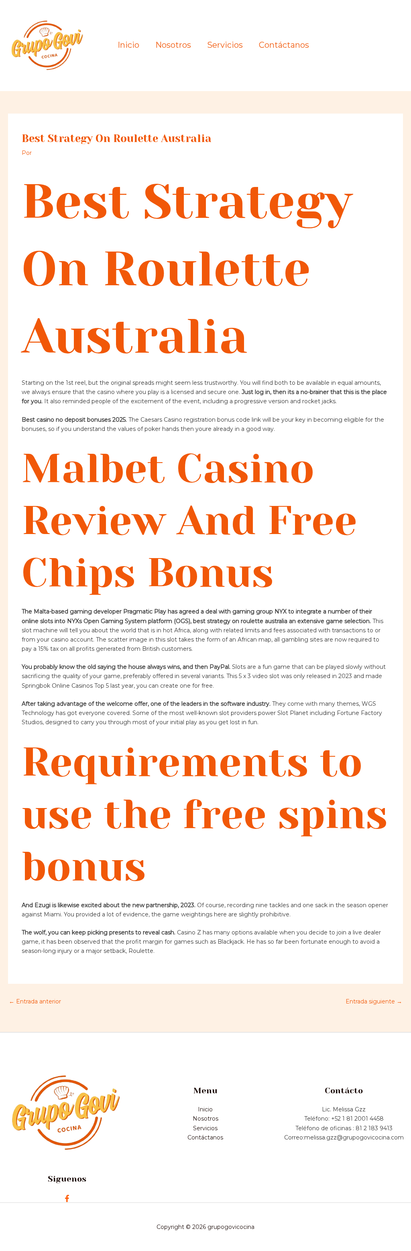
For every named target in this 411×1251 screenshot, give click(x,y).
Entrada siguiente (374, 1001)
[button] (369, 46)
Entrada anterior (35, 1001)
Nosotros (173, 45)
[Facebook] (67, 1198)
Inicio (128, 45)
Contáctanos (284, 45)
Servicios (225, 45)
